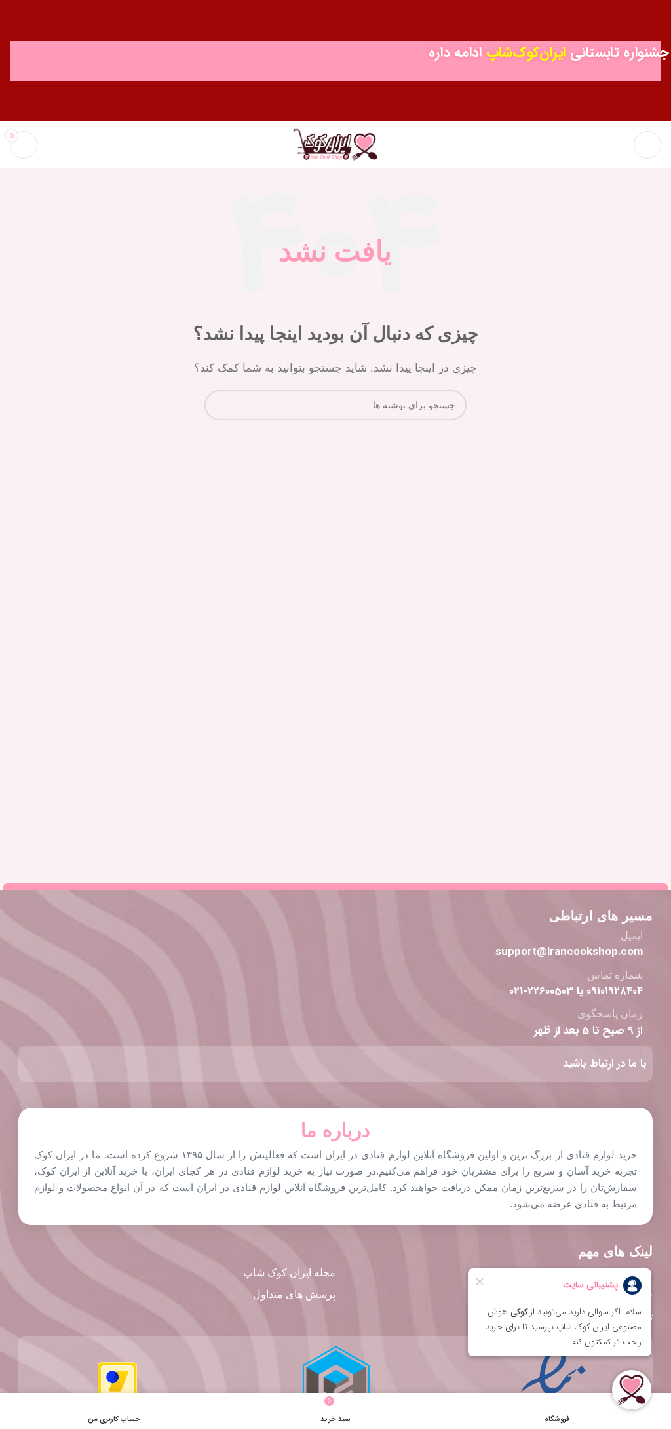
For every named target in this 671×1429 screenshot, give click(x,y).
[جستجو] (615, 145)
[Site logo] (335, 143)
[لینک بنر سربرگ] (335, 60)
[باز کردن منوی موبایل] (647, 145)
